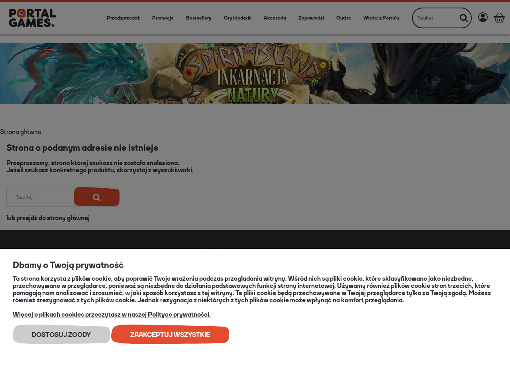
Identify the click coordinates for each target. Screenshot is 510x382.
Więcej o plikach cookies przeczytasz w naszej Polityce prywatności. (112, 314)
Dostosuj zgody (61, 335)
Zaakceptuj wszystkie (170, 335)
